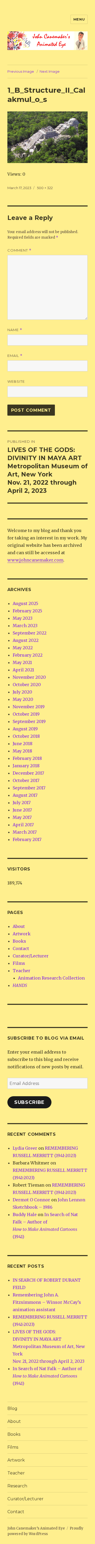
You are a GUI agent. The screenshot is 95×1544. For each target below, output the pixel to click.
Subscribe (29, 1102)
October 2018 (26, 736)
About (19, 926)
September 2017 (29, 787)
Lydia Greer (25, 1148)
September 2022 (29, 633)
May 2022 (23, 647)
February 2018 (27, 758)
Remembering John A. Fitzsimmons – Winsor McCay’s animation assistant (47, 1302)
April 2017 (23, 824)
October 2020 (27, 684)
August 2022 (26, 640)
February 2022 (27, 655)
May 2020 (23, 699)
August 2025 (25, 603)
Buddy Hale (25, 1214)
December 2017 (28, 773)
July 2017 (22, 802)
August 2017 (25, 795)
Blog (12, 1408)
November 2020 (29, 677)
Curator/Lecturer (31, 955)
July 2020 (22, 692)
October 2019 (26, 714)
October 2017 (26, 780)
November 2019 (29, 706)
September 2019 (29, 721)
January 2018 (26, 765)
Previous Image (20, 71)
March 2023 (25, 625)
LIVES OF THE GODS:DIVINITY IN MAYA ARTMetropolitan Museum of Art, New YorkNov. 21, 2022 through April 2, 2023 (49, 1346)
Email (14, 355)
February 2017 (27, 839)
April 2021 (23, 669)
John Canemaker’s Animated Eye (36, 1528)
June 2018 (22, 743)
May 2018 (22, 751)
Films (19, 963)
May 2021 (22, 662)
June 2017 (22, 810)
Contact (21, 948)
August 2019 (25, 728)
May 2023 (22, 618)
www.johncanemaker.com (35, 560)
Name (14, 330)
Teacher (21, 970)
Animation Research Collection (51, 978)
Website (16, 381)
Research (17, 1485)
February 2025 (27, 610)
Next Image (50, 71)
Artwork (22, 933)
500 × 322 (45, 188)
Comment (19, 250)
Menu (79, 19)
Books (19, 941)
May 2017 (22, 817)
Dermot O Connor (31, 1199)
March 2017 (25, 832)
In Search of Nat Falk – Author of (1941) (47, 1376)
